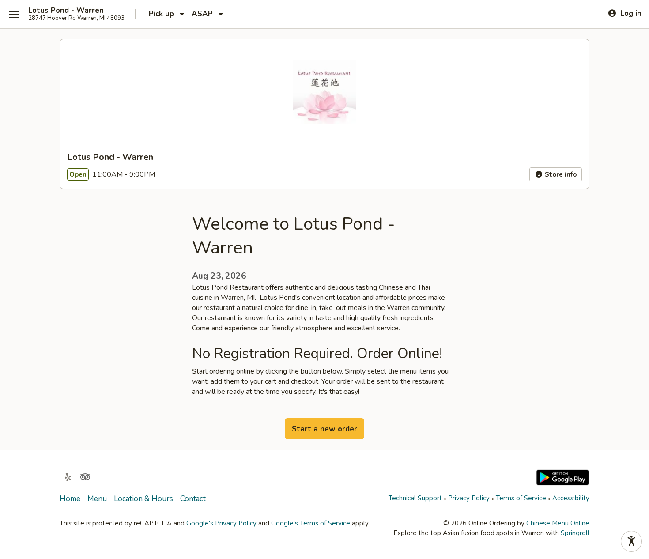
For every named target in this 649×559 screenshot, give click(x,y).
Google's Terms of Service (310, 523)
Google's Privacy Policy (221, 523)
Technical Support (415, 498)
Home (70, 499)
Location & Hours (143, 499)
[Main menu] (14, 14)
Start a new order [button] (324, 429)
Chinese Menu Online (557, 523)
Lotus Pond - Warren (66, 10)
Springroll (575, 533)
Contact (193, 499)
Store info (560, 174)
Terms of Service (521, 498)
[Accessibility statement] (631, 541)
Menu (97, 499)
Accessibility (570, 498)
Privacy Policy (469, 498)
